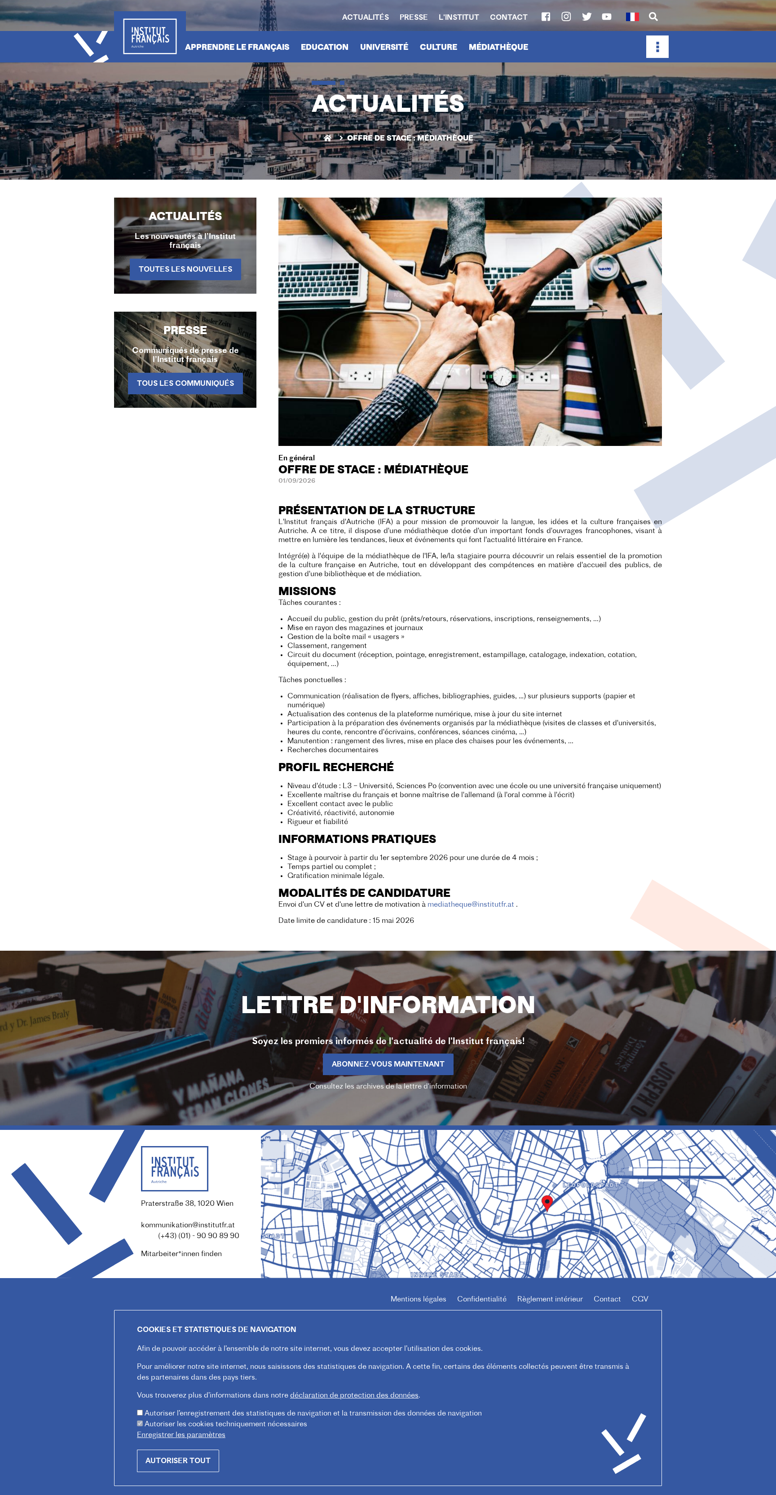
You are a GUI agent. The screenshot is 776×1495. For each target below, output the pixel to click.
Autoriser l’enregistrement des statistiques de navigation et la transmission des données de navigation (313, 1413)
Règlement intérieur (550, 1299)
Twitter (587, 17)
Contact (509, 18)
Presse (414, 18)
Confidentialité (482, 1299)
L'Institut (459, 18)
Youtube (607, 17)
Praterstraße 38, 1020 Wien (187, 1204)
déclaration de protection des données (354, 1395)
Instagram (566, 17)
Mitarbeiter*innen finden (181, 1254)
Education (324, 48)
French (632, 17)
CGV (640, 1299)
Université (384, 48)
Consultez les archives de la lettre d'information (388, 1086)
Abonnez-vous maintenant (388, 1064)
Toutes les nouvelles (185, 269)
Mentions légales (418, 1299)
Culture (438, 48)
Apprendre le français (237, 48)
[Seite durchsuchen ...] (653, 17)
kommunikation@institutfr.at (188, 1225)
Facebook (546, 17)
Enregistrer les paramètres (181, 1435)
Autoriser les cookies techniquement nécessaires (226, 1424)
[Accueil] (150, 36)
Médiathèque (498, 48)
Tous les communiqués (185, 384)
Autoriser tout (178, 1461)
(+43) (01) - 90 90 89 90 (198, 1236)
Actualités (365, 18)
